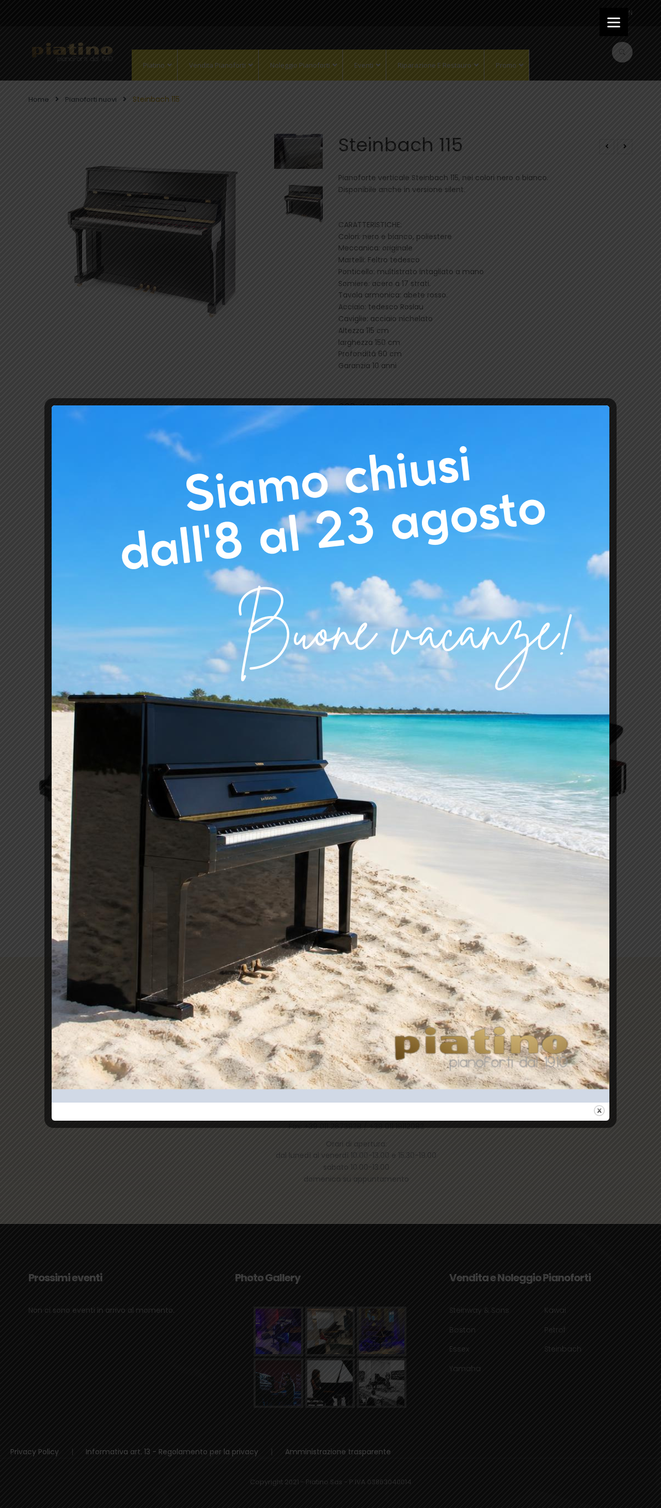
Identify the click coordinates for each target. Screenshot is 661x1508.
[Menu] (614, 22)
